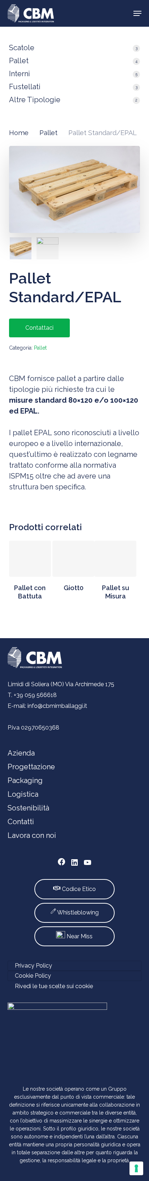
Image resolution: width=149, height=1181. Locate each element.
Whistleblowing (78, 912)
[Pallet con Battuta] (30, 559)
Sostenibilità (28, 808)
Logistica (23, 794)
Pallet (48, 133)
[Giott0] (73, 559)
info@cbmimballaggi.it (57, 705)
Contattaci (39, 327)
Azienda (21, 753)
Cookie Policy (33, 975)
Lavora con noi (32, 835)
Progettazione (31, 766)
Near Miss (79, 936)
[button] (137, 13)
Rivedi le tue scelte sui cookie (54, 986)
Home (19, 133)
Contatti (21, 821)
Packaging (25, 780)
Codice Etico (78, 889)
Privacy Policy (33, 965)
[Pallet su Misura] (115, 559)
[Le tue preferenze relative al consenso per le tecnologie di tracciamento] (136, 1168)
